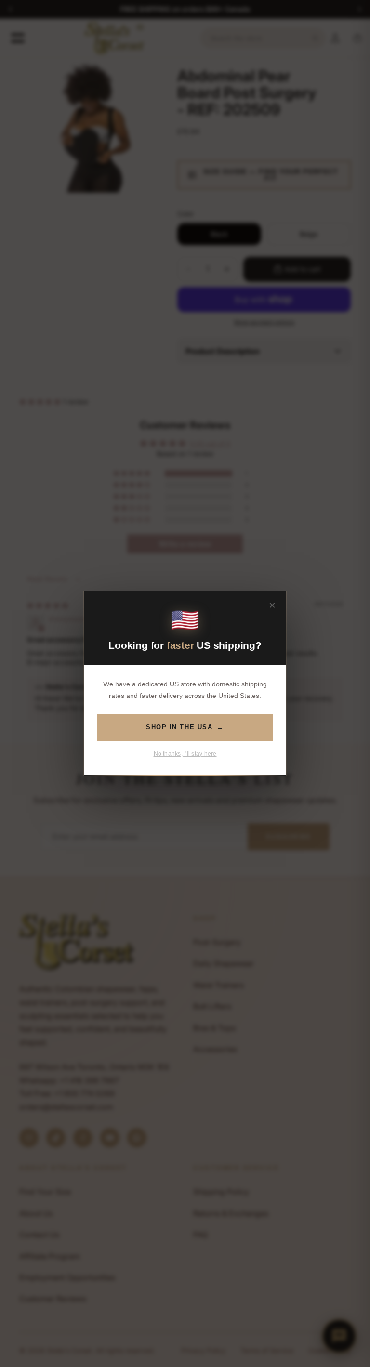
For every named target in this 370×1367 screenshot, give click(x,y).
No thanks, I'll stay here (185, 753)
